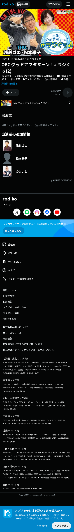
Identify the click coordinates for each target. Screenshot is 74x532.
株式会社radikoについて (15, 327)
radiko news (9, 318)
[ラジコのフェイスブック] (47, 213)
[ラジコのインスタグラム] (37, 212)
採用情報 (7, 338)
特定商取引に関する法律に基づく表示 (23, 344)
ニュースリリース (12, 333)
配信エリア (9, 296)
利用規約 (7, 301)
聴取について (10, 290)
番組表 (24, 4)
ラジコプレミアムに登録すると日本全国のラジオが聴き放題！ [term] (35, 224)
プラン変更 (54, 4)
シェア (13, 92)
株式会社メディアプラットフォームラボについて (28, 349)
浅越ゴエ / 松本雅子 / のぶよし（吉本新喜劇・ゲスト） (30, 125)
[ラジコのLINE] (27, 213)
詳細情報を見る (9, 83)
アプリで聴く (61, 525)
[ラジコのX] (16, 213)
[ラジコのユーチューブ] (57, 213)
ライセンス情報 (11, 313)
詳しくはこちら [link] (13, 230)
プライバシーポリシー (14, 307)
